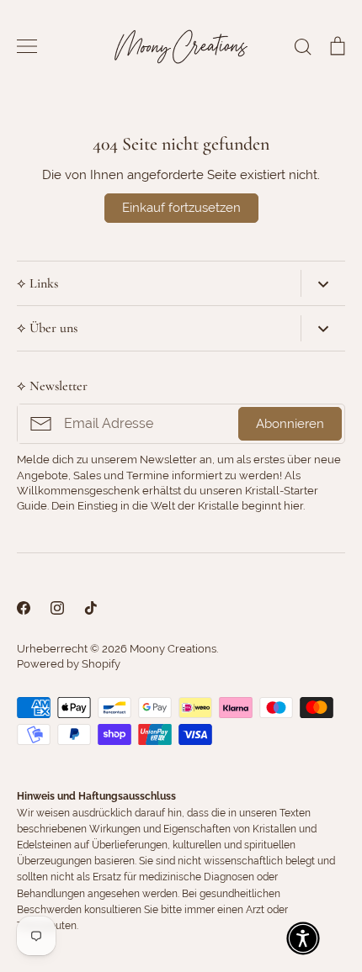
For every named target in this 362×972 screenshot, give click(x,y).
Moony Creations (173, 648)
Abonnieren (290, 423)
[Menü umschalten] (26, 46)
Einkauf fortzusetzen (181, 207)
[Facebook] (23, 608)
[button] (303, 938)
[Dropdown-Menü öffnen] (323, 283)
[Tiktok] (91, 608)
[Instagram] (57, 608)
